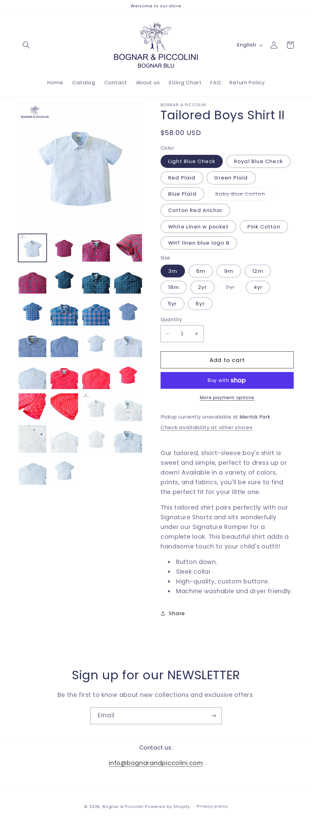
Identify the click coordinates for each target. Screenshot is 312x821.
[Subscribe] (213, 715)
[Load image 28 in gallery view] (96, 407)
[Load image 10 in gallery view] (128, 280)
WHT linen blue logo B (198, 242)
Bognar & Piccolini (123, 806)
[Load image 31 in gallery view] (64, 439)
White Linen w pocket (198, 226)
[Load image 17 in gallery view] (32, 343)
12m (257, 271)
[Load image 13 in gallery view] (64, 311)
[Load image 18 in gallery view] (64, 343)
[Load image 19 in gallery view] (96, 343)
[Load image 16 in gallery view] (128, 311)
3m (172, 271)
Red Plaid (182, 177)
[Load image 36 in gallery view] (64, 471)
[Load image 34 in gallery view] (128, 439)
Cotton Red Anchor (195, 210)
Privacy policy (212, 806)
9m (228, 271)
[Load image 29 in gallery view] (128, 407)
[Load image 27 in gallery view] (64, 407)
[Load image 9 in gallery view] (96, 280)
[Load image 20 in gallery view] (128, 343)
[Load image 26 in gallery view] (32, 407)
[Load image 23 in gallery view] (64, 375)
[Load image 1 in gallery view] (32, 248)
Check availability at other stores (206, 427)
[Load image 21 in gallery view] (32, 375)
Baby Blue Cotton (244, 195)
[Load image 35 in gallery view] (32, 471)
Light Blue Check (191, 161)
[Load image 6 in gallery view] (32, 280)
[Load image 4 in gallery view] (96, 248)
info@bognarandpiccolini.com (156, 763)
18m (173, 287)
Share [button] (177, 613)
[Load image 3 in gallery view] (64, 248)
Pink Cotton (263, 226)
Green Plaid (231, 177)
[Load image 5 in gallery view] (128, 248)
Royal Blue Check (258, 161)
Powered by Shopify (167, 806)
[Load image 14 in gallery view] (96, 311)
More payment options (227, 398)
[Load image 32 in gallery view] (96, 439)
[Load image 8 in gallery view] (64, 280)
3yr (233, 288)
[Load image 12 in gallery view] (32, 311)
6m (200, 271)
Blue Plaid (182, 193)
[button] (26, 45)
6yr (200, 303)
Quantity (171, 319)
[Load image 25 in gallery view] (128, 375)
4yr (258, 287)
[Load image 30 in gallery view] (32, 439)
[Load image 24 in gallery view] (96, 375)
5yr (172, 303)
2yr (202, 287)
